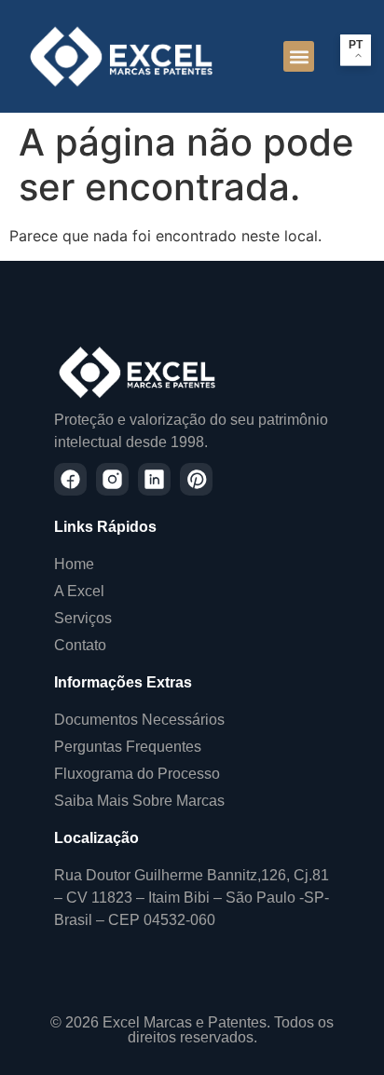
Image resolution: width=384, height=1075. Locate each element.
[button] (298, 56)
